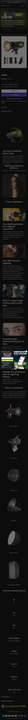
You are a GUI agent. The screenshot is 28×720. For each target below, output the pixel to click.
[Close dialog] (26, 351)
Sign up (7, 360)
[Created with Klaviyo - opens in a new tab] (14, 369)
